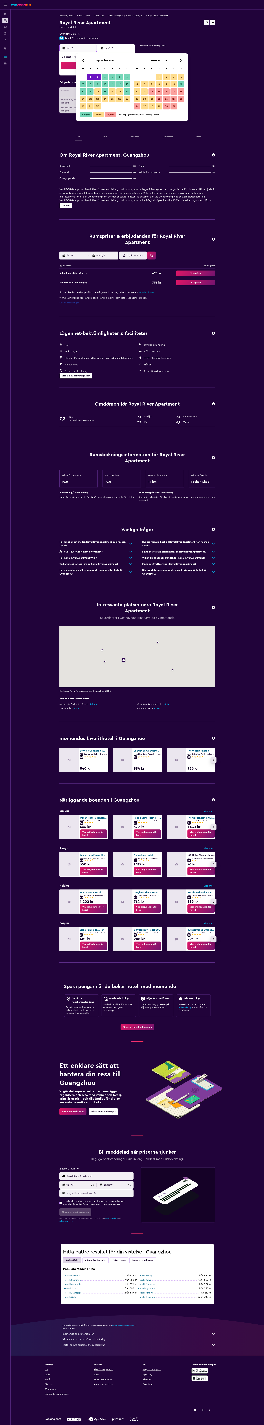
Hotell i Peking (145, 1276)
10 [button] (105, 84)
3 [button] (105, 77)
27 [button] (127, 99)
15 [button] (90, 91)
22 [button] (90, 99)
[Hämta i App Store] (199, 1378)
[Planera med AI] (5, 40)
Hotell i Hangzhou (146, 1297)
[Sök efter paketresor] (5, 33)
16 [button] (98, 91)
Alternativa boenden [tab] (95, 1260)
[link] (93, 833)
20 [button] (127, 91)
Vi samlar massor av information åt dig (83, 1339)
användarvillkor (111, 1218)
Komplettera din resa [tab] (142, 1260)
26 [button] (119, 99)
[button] (5, 4)
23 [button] (97, 99)
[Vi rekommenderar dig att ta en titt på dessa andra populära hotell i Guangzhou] (213, 738)
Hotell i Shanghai (72, 1276)
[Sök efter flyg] (5, 14)
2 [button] (97, 77)
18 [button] (112, 91)
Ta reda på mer (146, 292)
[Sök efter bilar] (5, 27)
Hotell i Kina (99, 16)
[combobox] (99, 1176)
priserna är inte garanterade (124, 1325)
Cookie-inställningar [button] (69, 303)
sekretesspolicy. (66, 1221)
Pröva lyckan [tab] (119, 1260)
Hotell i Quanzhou (146, 1289)
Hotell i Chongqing (73, 1284)
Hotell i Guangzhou (136, 16)
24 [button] (105, 99)
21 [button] (83, 99)
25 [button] (112, 99)
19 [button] (120, 91)
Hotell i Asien (84, 16)
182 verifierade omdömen (84, 38)
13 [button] (127, 84)
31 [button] (174, 106)
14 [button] (83, 91)
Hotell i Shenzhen (72, 1280)
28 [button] (83, 106)
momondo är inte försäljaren (78, 1334)
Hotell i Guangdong (116, 16)
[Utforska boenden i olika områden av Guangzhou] (213, 800)
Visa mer (208, 811)
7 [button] (83, 84)
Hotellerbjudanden (67, 16)
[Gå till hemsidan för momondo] (21, 4)
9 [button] (97, 84)
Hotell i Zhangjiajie (72, 1293)
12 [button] (120, 84)
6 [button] (127, 77)
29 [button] (90, 106)
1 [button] (90, 77)
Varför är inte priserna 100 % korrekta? (83, 1345)
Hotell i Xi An (70, 1289)
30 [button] (97, 106)
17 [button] (105, 91)
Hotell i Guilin (70, 1297)
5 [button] (119, 77)
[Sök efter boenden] (5, 20)
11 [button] (112, 84)
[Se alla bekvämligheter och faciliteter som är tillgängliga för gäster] (213, 333)
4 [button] (112, 77)
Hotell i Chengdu (146, 1284)
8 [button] (90, 84)
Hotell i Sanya (144, 1280)
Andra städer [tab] (72, 1260)
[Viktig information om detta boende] (213, 458)
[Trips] (5, 48)
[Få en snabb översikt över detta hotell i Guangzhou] (213, 155)
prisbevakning (185, 1007)
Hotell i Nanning (146, 1293)
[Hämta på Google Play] (199, 1371)
